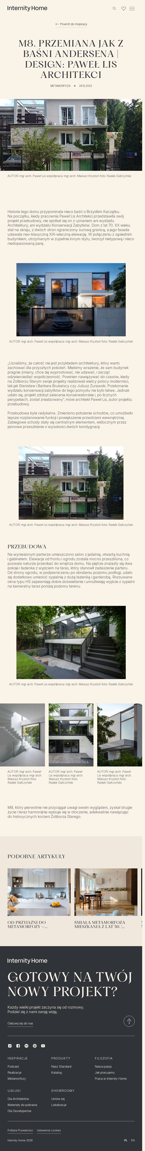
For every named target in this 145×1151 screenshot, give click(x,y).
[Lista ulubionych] (124, 8)
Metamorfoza (60, 85)
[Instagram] (10, 1046)
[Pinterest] (35, 1046)
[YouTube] (43, 1046)
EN (133, 1140)
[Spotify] (26, 1046)
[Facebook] (18, 1046)
